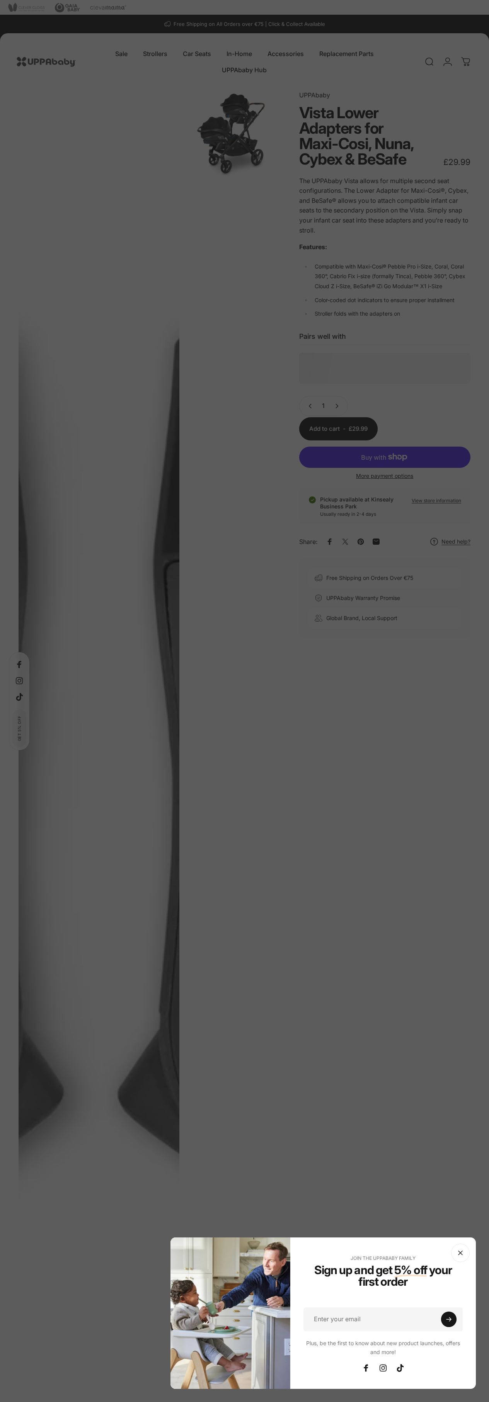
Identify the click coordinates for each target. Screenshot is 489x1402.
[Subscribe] (449, 1319)
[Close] (460, 1253)
